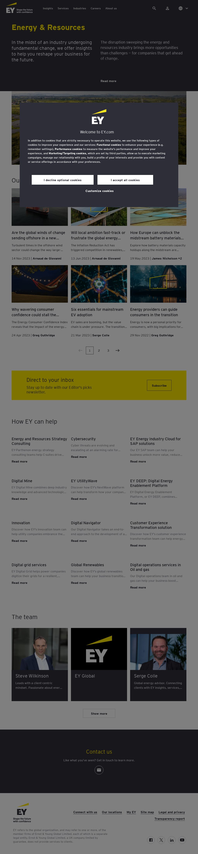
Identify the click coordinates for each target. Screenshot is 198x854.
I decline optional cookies (63, 180)
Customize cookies (99, 190)
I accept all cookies (125, 180)
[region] (99, 155)
